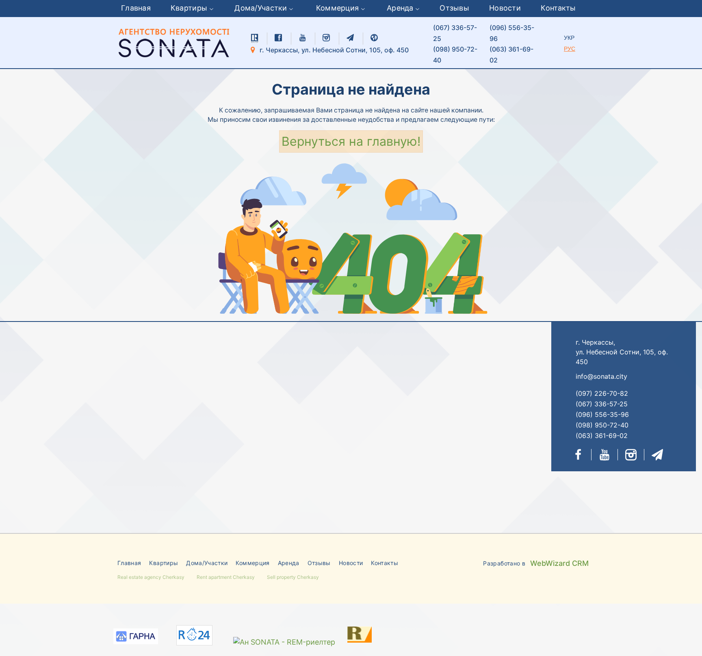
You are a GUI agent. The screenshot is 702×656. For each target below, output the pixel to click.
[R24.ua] (194, 635)
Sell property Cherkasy (293, 577)
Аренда (400, 8)
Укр (569, 38)
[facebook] (278, 37)
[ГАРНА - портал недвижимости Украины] (135, 637)
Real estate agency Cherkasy (150, 577)
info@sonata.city (601, 376)
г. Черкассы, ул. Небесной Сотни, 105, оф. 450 (333, 50)
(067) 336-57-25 (455, 33)
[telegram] (350, 37)
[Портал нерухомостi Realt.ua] (351, 633)
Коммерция (337, 8)
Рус (569, 48)
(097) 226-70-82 (602, 393)
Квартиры (189, 8)
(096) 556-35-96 (512, 33)
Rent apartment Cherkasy (226, 577)
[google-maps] (374, 37)
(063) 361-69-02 (511, 54)
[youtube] (302, 37)
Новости (505, 8)
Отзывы (454, 8)
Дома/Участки (260, 8)
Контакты (558, 8)
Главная (136, 8)
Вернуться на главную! (351, 141)
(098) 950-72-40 (455, 54)
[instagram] (326, 37)
